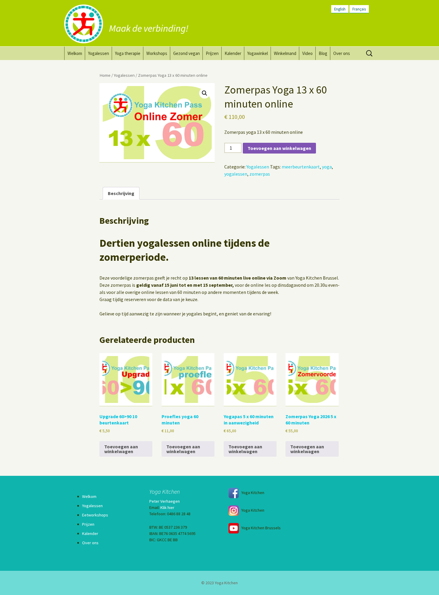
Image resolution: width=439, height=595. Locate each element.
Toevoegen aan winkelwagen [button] (121, 449)
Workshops (156, 53)
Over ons (341, 53)
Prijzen (212, 53)
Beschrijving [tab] (121, 193)
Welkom (74, 53)
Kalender (233, 53)
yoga (327, 167)
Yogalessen (98, 53)
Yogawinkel (257, 53)
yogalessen (235, 174)
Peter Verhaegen (164, 501)
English (340, 9)
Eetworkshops (95, 515)
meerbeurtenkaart (301, 167)
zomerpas (259, 174)
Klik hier (167, 507)
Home (104, 75)
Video (307, 53)
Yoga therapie (127, 53)
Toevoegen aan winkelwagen (279, 148)
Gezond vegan (186, 53)
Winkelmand (285, 53)
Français (359, 9)
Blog (323, 53)
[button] (204, 93)
